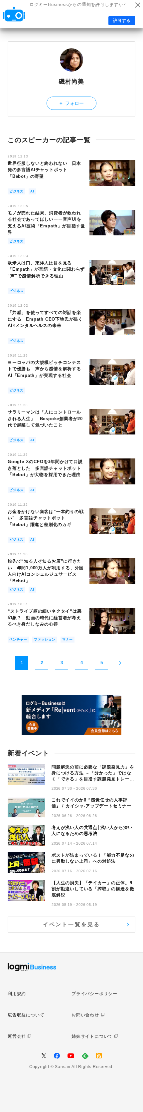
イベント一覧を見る (71, 924)
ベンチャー (18, 639)
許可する (121, 20)
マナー (67, 639)
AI (32, 191)
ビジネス (16, 191)
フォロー (72, 103)
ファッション (45, 639)
